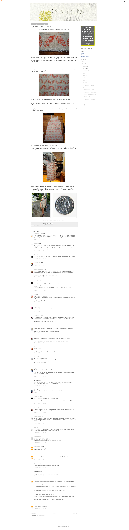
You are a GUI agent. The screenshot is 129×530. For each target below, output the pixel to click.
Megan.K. (36, 368)
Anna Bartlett (37, 407)
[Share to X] (49, 224)
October (84, 68)
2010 (83, 104)
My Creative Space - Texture (88, 85)
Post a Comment (36, 511)
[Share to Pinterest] (52, 224)
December (85, 64)
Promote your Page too (85, 56)
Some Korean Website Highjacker (41, 479)
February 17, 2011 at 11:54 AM (40, 311)
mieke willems (37, 455)
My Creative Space (40, 225)
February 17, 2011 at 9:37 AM (40, 265)
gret (35, 389)
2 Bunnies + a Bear (87, 96)
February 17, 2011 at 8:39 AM (40, 239)
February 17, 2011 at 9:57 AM (40, 276)
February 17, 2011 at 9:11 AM (40, 250)
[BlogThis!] (47, 224)
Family (35, 225)
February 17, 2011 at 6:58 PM (40, 376)
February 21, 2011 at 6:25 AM (40, 500)
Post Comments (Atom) (41, 515)
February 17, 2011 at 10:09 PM (40, 403)
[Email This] (46, 224)
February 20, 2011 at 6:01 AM (40, 451)
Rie (34, 254)
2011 (83, 63)
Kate (35, 294)
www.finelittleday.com (38, 504)
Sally (35, 427)
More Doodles (86, 83)
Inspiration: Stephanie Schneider (89, 94)
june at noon (36, 336)
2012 (83, 61)
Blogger (70, 526)
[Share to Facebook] (50, 224)
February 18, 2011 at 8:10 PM (40, 442)
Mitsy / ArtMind (37, 356)
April (84, 78)
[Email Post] (44, 223)
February (85, 82)
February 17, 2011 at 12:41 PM (40, 322)
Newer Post (33, 513)
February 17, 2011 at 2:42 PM (40, 352)
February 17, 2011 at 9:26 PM (40, 392)
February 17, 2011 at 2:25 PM (40, 342)
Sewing (45, 225)
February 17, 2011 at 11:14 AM (40, 290)
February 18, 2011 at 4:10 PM (40, 423)
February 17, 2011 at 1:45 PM (40, 332)
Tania (35, 326)
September (85, 70)
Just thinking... (86, 90)
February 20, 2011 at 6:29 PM (40, 475)
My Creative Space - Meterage (89, 99)
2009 (83, 105)
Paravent (82, 53)
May (84, 77)
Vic (34, 346)
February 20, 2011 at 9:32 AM (40, 459)
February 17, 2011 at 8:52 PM (40, 385)
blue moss (36, 305)
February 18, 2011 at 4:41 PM (40, 432)
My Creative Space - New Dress (89, 92)
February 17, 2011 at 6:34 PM (40, 364)
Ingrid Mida (36, 280)
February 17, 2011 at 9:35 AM (40, 258)
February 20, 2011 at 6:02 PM (40, 467)
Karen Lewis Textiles (38, 233)
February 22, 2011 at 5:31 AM (40, 508)
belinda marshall (37, 315)
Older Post (75, 513)
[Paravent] (81, 55)
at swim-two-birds (38, 446)
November (85, 66)
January (84, 101)
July (84, 73)
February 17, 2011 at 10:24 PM (40, 412)
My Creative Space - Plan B (88, 89)
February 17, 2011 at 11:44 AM (40, 301)
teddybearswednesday (39, 269)
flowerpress (36, 243)
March (84, 80)
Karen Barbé (36, 396)
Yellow (84, 87)
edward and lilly (37, 262)
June (84, 75)
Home (54, 513)
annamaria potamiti (38, 416)
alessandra (36, 436)
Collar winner (85, 97)
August (84, 71)
